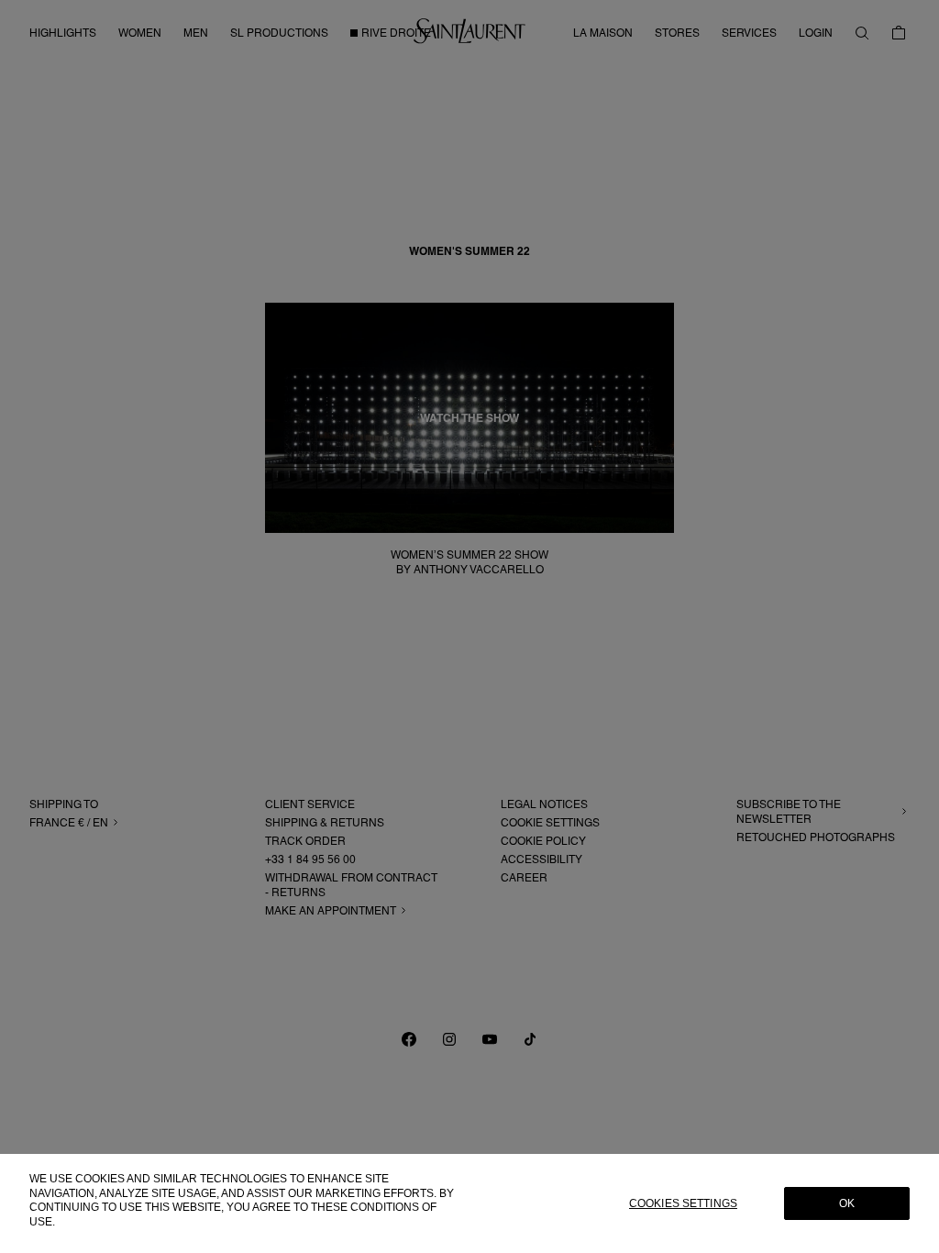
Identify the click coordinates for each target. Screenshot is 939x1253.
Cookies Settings (683, 1203)
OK (847, 1203)
